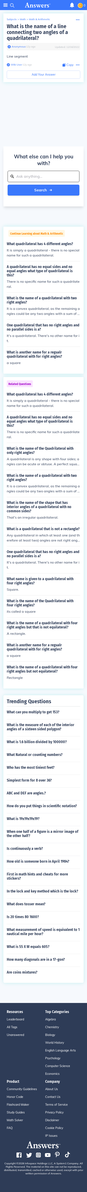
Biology (50, 1035)
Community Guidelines (22, 1089)
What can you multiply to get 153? (33, 712)
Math (23, 19)
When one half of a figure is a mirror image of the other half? (42, 833)
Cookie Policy (54, 1128)
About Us (51, 1089)
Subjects (12, 19)
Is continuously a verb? (25, 848)
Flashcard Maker (18, 1105)
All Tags (12, 1027)
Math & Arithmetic (39, 19)
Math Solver (15, 1120)
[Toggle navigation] (5, 5)
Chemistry (52, 1027)
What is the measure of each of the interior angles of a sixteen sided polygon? (40, 727)
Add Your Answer (44, 74)
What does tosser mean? (26, 904)
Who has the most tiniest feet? (30, 767)
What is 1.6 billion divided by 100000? (37, 742)
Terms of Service (56, 1105)
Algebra (50, 1019)
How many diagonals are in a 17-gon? (36, 959)
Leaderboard (15, 1019)
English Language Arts (60, 1050)
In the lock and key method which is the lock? (42, 891)
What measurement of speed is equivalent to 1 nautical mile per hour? (43, 931)
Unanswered (15, 1035)
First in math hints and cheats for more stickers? (37, 876)
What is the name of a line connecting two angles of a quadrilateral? (37, 32)
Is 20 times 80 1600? (23, 917)
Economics (52, 1074)
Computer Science (57, 1066)
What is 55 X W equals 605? (28, 946)
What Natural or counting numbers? (35, 754)
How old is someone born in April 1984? (38, 861)
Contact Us (52, 1097)
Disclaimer (52, 1120)
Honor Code (15, 1097)
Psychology (52, 1058)
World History (54, 1043)
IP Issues (51, 1136)
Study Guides (16, 1112)
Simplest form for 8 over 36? (29, 780)
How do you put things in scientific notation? (42, 806)
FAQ (10, 1128)
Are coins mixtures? (22, 972)
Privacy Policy (54, 1112)
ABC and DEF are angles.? (26, 793)
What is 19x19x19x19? (23, 818)
